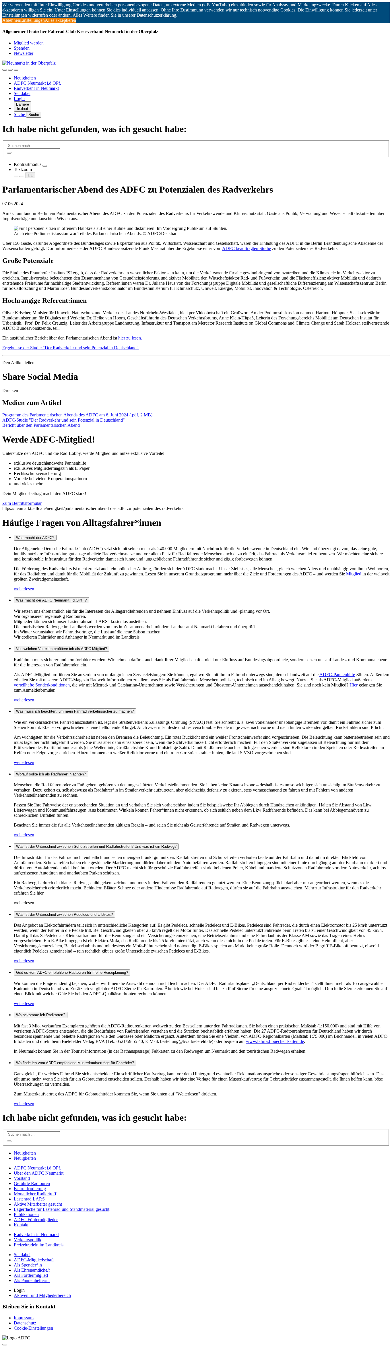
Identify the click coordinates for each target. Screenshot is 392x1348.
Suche (20, 114)
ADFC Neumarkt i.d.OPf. (37, 83)
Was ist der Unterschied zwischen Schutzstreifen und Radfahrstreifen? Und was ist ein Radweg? (96, 846)
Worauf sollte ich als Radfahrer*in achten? (51, 774)
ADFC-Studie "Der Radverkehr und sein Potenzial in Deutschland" (63, 420)
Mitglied (354, 573)
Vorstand (22, 1178)
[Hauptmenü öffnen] (16, 70)
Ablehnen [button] (11, 20)
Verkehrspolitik (27, 1239)
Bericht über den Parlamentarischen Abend (41, 425)
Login (19, 98)
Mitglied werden (29, 42)
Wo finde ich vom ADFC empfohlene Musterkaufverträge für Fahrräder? (75, 1063)
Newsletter (23, 53)
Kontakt (21, 1224)
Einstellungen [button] (32, 20)
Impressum (24, 1317)
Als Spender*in (28, 1264)
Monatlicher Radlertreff (35, 1193)
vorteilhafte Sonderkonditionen (42, 684)
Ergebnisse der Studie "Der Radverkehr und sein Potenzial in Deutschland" (70, 347)
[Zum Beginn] (4, 1344)
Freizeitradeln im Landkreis (38, 1244)
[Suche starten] (9, 153)
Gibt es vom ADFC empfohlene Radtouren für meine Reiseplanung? (72, 972)
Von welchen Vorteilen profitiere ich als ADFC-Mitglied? (61, 649)
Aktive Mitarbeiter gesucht (38, 1204)
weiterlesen (24, 588)
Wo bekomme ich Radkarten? (40, 1015)
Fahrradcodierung (30, 1188)
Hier (354, 684)
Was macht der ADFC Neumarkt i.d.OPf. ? (51, 600)
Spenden (22, 48)
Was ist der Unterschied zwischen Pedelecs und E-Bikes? (64, 914)
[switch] (44, 166)
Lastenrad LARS (29, 1198)
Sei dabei (22, 93)
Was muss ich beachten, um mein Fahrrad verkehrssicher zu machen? (75, 711)
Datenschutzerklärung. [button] (157, 15)
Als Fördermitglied (31, 1275)
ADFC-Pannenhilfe (337, 674)
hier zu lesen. (130, 337)
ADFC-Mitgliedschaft (34, 1259)
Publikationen (26, 1214)
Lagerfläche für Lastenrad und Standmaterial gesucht (61, 1209)
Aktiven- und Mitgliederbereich (42, 1295)
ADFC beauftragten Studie (246, 248)
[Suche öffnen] (10, 70)
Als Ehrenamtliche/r (32, 1270)
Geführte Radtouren (32, 1183)
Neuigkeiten (25, 77)
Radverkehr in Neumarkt (36, 88)
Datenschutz (25, 1322)
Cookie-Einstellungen (33, 1328)
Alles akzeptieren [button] (60, 20)
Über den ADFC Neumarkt (38, 1173)
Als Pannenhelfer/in (32, 1280)
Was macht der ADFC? (35, 538)
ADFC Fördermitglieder (36, 1219)
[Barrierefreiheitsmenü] (4, 70)
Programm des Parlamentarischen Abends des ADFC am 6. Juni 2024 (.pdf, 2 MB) (77, 414)
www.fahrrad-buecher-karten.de (275, 1041)
